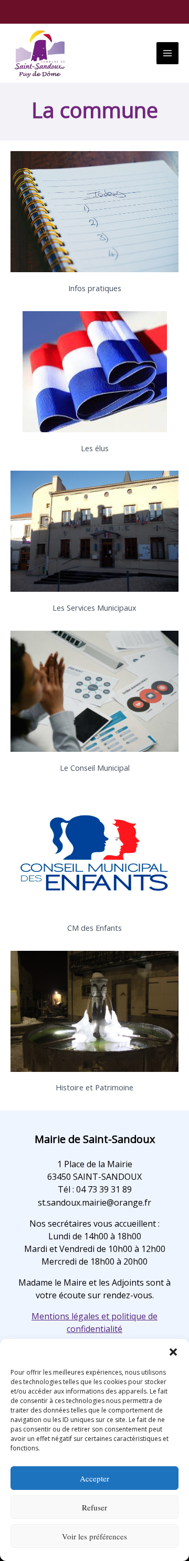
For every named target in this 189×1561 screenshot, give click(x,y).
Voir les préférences (94, 1536)
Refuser (94, 1507)
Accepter (94, 1478)
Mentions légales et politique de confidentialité (95, 1322)
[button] (173, 1352)
